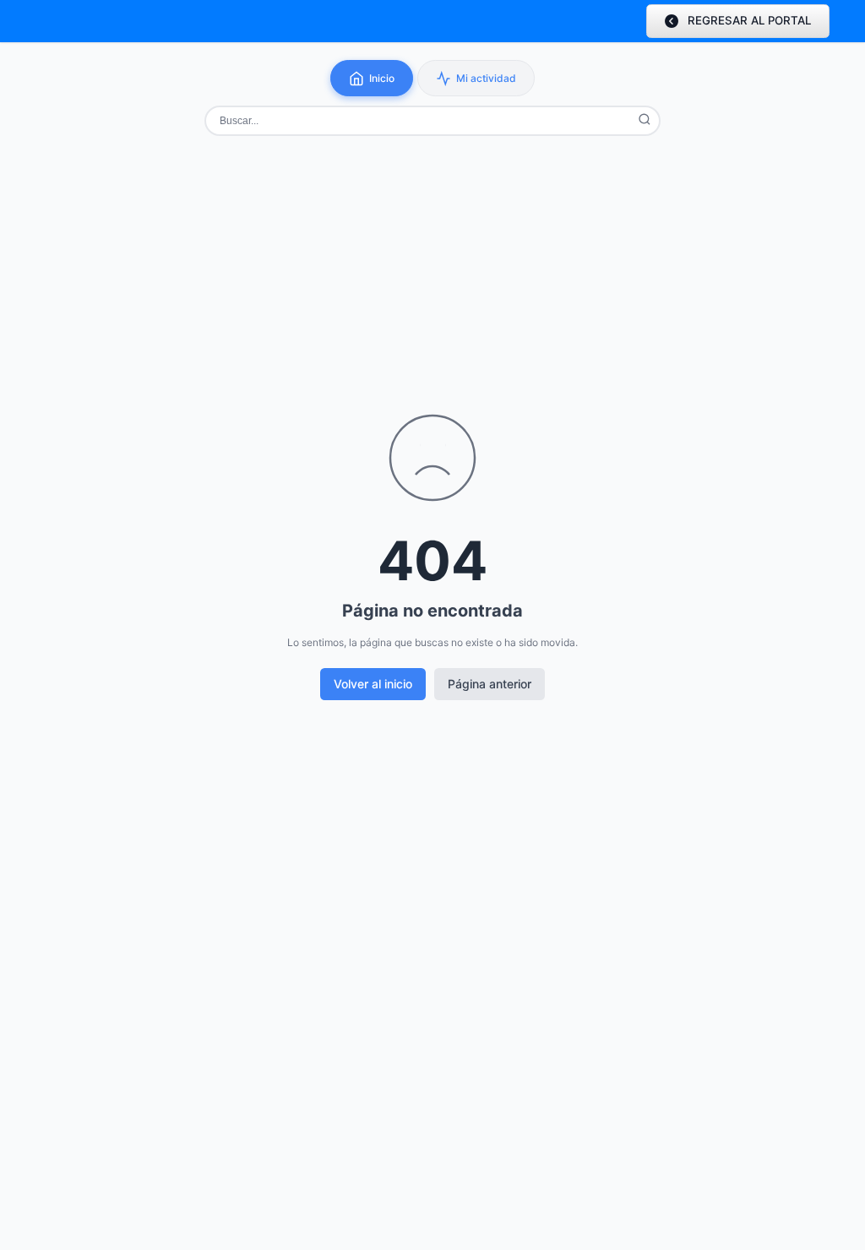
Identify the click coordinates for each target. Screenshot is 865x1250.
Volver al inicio (373, 684)
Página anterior (489, 684)
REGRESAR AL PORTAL (749, 20)
